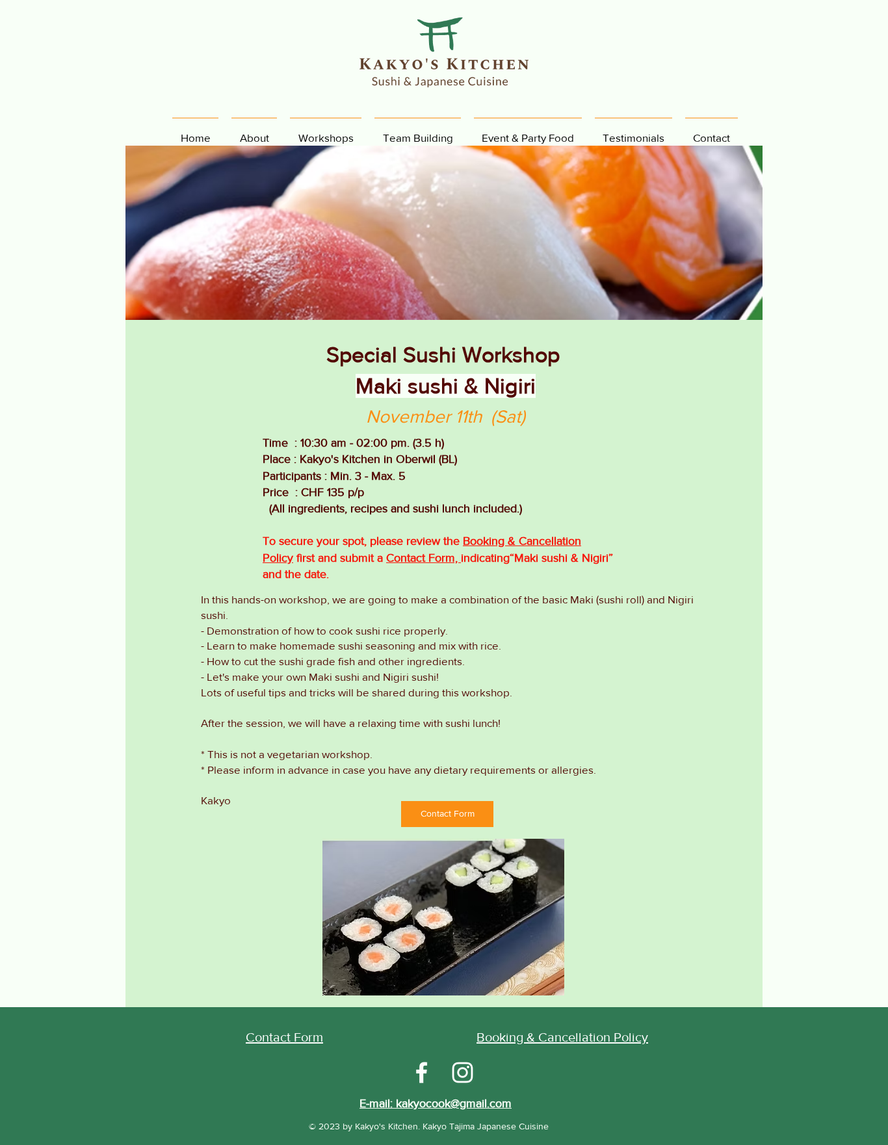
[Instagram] (463, 1072)
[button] (443, 917)
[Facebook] (422, 1072)
